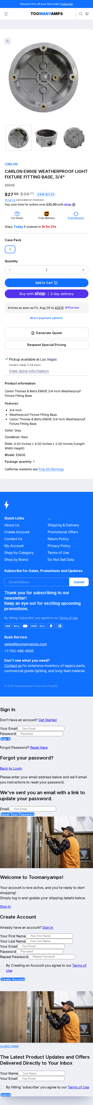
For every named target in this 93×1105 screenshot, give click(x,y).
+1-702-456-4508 (19, 651)
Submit (79, 582)
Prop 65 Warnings (51, 469)
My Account (14, 546)
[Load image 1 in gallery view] (18, 138)
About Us (11, 525)
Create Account (13, 979)
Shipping (10, 199)
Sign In (5, 739)
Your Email (8, 728)
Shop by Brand (16, 559)
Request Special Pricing (46, 345)
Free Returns (76, 217)
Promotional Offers (63, 532)
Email (4, 809)
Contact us (13, 665)
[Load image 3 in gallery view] (74, 138)
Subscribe (67, 4)
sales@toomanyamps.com (25, 644)
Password (8, 733)
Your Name (9, 1073)
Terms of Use (58, 552)
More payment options (46, 318)
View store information (29, 371)
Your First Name (13, 936)
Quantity (11, 261)
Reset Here (39, 747)
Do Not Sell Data (61, 559)
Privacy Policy (59, 546)
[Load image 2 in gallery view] (46, 138)
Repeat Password (14, 957)
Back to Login (11, 768)
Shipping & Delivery (63, 525)
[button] (6, 14)
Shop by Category (19, 552)
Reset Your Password (17, 814)
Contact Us (13, 539)
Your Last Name (13, 941)
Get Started (47, 720)
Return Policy (58, 539)
